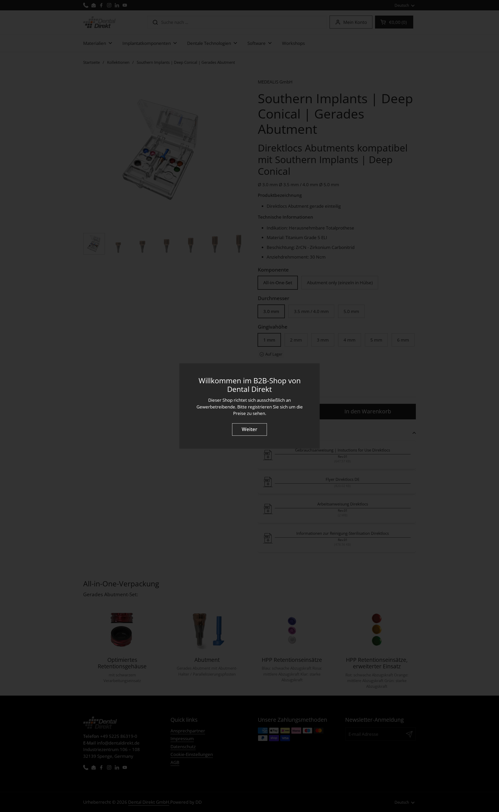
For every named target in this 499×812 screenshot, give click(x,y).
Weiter (249, 429)
